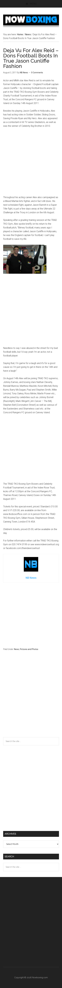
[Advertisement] (31, 163)
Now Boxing (31, 20)
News (16, 649)
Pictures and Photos (29, 649)
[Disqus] (31, 699)
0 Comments (37, 72)
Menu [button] (33, 3)
